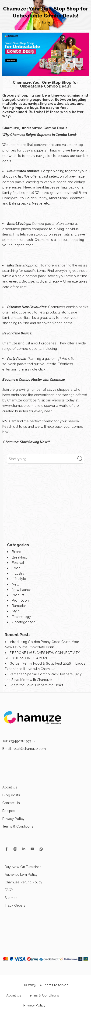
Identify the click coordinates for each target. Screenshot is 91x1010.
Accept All (45, 977)
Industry (18, 573)
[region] (45, 966)
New (15, 584)
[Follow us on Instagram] (15, 849)
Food (16, 568)
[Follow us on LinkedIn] (24, 849)
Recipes (8, 811)
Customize (45, 989)
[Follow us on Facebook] (6, 849)
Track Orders (15, 905)
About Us (9, 787)
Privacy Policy (13, 819)
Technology (21, 617)
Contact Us (11, 803)
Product (18, 595)
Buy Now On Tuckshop (23, 867)
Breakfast (19, 557)
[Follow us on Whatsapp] (41, 849)
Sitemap (11, 898)
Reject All (46, 1001)
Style (16, 611)
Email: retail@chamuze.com (24, 749)
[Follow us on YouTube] (32, 849)
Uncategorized (23, 622)
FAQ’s (9, 890)
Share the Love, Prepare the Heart (36, 685)
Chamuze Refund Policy (23, 882)
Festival (18, 563)
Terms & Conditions (17, 826)
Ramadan (19, 606)
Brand (16, 552)
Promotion (20, 600)
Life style (19, 579)
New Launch (22, 590)
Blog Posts (11, 795)
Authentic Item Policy (21, 874)
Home (45, 22)
